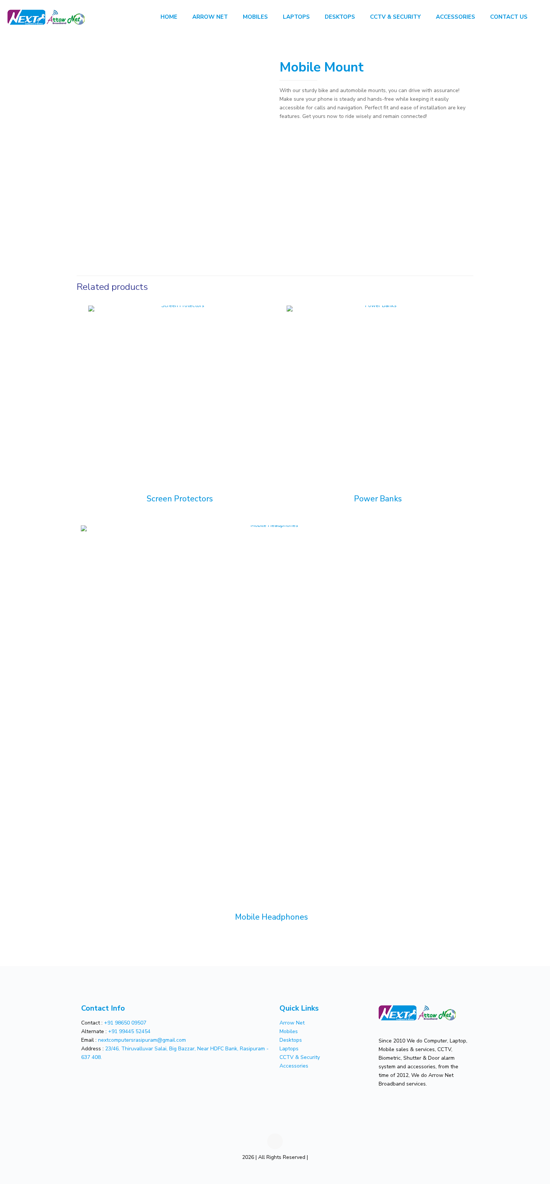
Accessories (293, 1065)
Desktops (290, 1040)
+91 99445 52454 (129, 1031)
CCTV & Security (299, 1057)
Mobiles (288, 1031)
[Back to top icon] (275, 1141)
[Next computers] (46, 17)
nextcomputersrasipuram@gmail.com (142, 1040)
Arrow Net (292, 1022)
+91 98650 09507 (125, 1022)
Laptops (289, 1048)
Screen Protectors (180, 499)
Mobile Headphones (271, 917)
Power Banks (378, 499)
